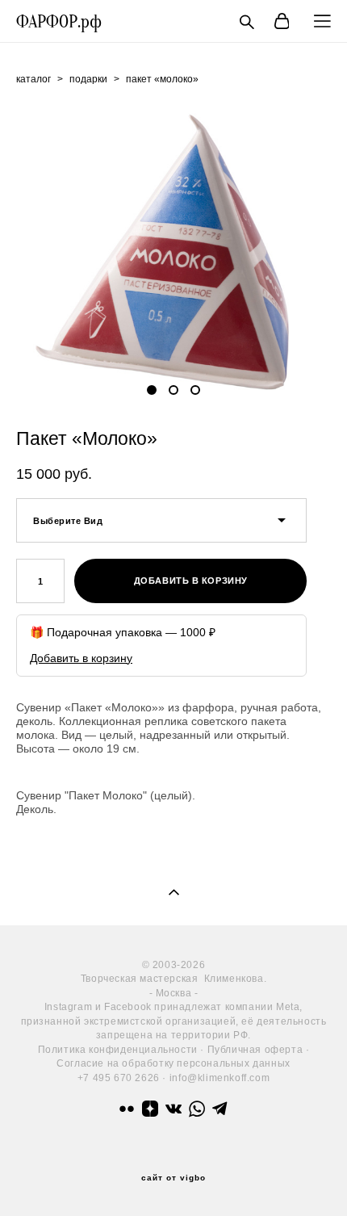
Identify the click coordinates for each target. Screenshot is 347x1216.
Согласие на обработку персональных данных (173, 1063)
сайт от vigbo (173, 1178)
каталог (33, 79)
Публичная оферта (255, 1049)
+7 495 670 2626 (118, 1077)
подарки (88, 79)
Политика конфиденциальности (118, 1049)
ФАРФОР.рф (59, 22)
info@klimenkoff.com (219, 1077)
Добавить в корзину (81, 658)
